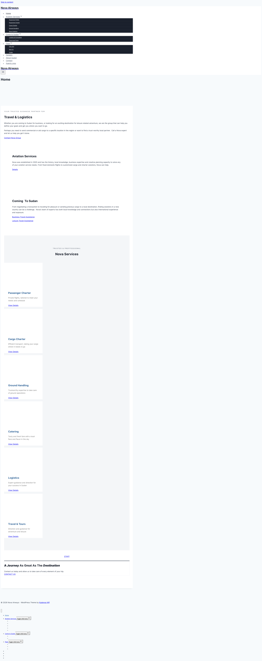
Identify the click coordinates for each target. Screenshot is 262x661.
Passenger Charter (14, 22)
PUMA (11, 52)
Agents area (11, 63)
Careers (9, 55)
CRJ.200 (11, 46)
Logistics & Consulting (15, 37)
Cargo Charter (13, 25)
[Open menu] (3, 72)
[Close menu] (1, 610)
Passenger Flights (14, 20)
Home (8, 13)
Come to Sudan (10, 634)
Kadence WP (44, 602)
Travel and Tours (14, 40)
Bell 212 (11, 49)
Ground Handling (14, 28)
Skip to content (7, 2)
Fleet (6, 642)
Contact (9, 61)
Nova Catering (13, 31)
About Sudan (11, 58)
